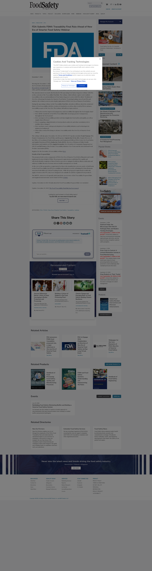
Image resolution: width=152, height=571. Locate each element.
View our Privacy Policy (78, 81)
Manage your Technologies (68, 85)
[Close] (100, 59)
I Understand (82, 85)
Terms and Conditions (65, 75)
